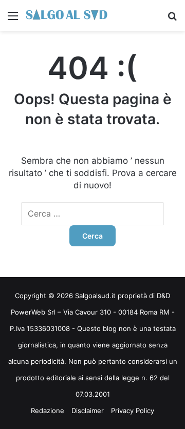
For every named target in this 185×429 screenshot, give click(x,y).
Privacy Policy (132, 410)
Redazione (47, 410)
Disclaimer (87, 410)
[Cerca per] (172, 19)
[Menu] (13, 19)
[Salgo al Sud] (67, 15)
